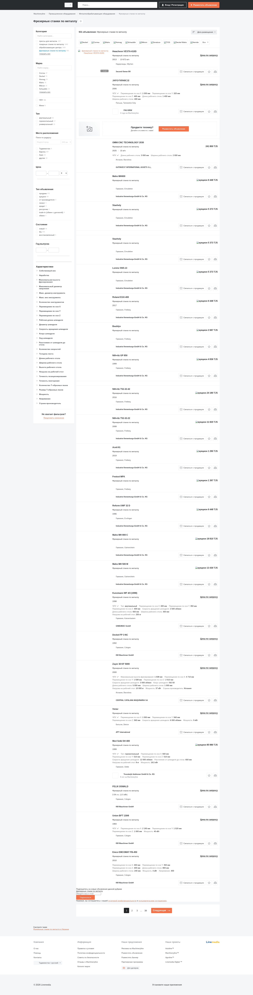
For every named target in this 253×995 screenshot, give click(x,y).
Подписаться (85, 897)
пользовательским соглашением (152, 901)
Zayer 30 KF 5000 (121, 664)
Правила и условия (85, 948)
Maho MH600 (118, 176)
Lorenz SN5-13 (119, 268)
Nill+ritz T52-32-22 (121, 418)
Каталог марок (83, 966)
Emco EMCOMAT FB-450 (124, 852)
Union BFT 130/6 (120, 815)
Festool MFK (118, 476)
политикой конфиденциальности (122, 901)
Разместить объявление (173, 129)
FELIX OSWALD (120, 786)
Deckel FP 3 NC (120, 635)
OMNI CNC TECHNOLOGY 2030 (128, 142)
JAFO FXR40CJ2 (120, 80)
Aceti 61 (116, 447)
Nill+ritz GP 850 (119, 355)
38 (145, 910)
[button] (209, 71)
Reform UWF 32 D (121, 505)
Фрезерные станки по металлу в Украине (51, 929)
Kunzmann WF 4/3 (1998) (124, 593)
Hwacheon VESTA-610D (124, 51)
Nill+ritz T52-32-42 (121, 389)
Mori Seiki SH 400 (121, 741)
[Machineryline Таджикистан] (47, 5)
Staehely (116, 205)
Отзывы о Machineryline (87, 962)
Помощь (37, 953)
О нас (36, 948)
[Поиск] (80, 5)
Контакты (38, 957)
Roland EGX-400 (120, 297)
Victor (115, 709)
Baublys (116, 326)
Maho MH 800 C (120, 535)
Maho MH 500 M (120, 564)
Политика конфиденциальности (91, 953)
